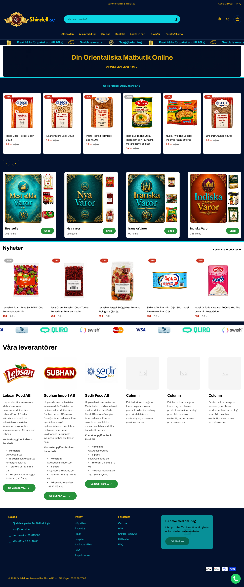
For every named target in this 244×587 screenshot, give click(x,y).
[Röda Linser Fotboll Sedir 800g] (22, 112)
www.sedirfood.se (98, 450)
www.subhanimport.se (59, 462)
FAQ (238, 3)
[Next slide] (15, 162)
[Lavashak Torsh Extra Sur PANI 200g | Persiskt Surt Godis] (26, 280)
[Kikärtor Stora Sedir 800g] (62, 112)
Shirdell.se (23, 578)
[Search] (175, 19)
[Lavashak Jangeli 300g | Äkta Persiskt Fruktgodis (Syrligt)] (122, 280)
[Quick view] (37, 100)
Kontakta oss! (225, 3)
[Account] (227, 19)
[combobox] (122, 19)
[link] (48, 182)
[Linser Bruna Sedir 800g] (222, 112)
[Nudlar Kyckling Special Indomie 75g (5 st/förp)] (182, 112)
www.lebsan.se (14, 454)
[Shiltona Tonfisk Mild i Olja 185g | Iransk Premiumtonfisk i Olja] (170, 280)
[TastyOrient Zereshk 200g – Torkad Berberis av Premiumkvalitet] (74, 280)
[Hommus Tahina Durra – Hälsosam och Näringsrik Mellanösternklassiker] (142, 112)
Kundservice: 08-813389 (26, 535)
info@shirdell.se (21, 529)
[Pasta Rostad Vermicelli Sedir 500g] (102, 112)
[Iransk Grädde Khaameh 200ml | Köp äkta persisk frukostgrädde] (218, 280)
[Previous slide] (6, 162)
